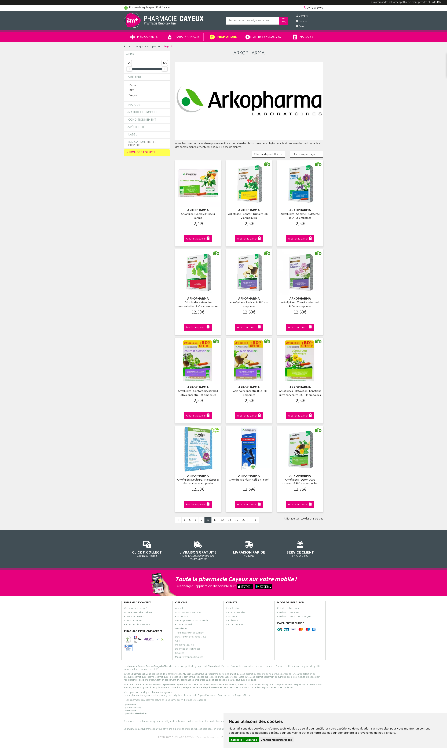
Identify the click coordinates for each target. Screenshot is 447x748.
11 (215, 520)
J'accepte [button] (236, 739)
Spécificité (136, 127)
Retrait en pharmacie (288, 609)
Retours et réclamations (137, 625)
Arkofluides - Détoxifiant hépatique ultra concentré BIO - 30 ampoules (300, 393)
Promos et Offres (142, 152)
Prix (131, 54)
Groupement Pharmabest (138, 613)
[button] (268, 154)
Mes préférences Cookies (189, 657)
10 (208, 520)
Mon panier (232, 617)
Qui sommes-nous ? (135, 609)
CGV (177, 641)
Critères (134, 77)
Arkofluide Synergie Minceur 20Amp (198, 216)
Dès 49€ (197, 555)
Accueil (128, 47)
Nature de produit (142, 112)
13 (229, 520)
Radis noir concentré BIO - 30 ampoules (249, 393)
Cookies (179, 653)
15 (236, 520)
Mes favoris (232, 621)
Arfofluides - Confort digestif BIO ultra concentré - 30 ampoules (198, 393)
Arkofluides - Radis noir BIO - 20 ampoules (249, 305)
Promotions (227, 37)
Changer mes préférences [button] (276, 739)
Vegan (133, 96)
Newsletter (181, 629)
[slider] (129, 69)
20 (243, 520)
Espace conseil (183, 625)
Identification (233, 609)
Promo (133, 85)
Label (132, 134)
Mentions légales (184, 645)
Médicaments (147, 37)
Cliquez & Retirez (147, 554)
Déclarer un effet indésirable (190, 637)
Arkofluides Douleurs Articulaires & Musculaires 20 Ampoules (198, 482)
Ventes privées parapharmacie (191, 621)
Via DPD (249, 554)
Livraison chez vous (288, 613)
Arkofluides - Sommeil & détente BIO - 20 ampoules (300, 216)
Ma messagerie (234, 625)
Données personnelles (187, 649)
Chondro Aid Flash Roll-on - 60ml (249, 480)
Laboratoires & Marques (188, 613)
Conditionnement (142, 120)
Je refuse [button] (251, 739)
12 (222, 520)
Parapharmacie (187, 37)
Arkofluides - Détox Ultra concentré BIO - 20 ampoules (300, 482)
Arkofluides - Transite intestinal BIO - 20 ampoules (300, 305)
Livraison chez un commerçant (294, 617)
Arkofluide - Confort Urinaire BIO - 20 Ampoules (249, 216)
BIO (131, 91)
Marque (139, 47)
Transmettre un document (189, 633)
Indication (142, 143)
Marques (306, 37)
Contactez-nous (133, 621)
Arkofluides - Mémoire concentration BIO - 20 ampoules (198, 305)
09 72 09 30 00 (300, 554)
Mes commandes (235, 613)
